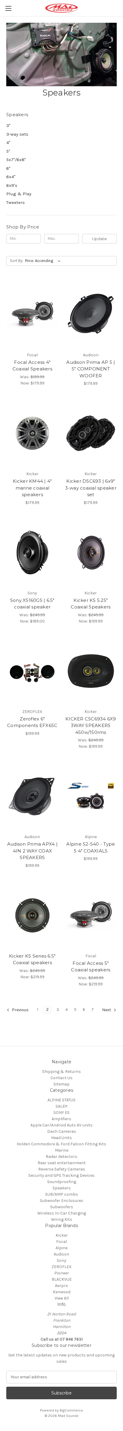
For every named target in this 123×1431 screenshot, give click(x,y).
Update (99, 238)
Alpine (61, 1247)
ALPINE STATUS (61, 1100)
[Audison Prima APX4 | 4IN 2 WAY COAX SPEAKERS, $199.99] (32, 796)
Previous (20, 1009)
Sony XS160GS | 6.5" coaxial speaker (32, 603)
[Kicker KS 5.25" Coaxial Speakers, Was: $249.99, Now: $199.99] (91, 552)
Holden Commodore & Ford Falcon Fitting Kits (61, 1144)
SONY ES (61, 1112)
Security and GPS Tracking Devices (61, 1175)
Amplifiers (61, 1118)
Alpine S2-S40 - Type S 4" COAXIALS (90, 847)
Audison (61, 1254)
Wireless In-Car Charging (61, 1213)
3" (8, 125)
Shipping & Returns (61, 1071)
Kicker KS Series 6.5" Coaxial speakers (32, 959)
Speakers (62, 1188)
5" (8, 151)
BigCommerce (71, 1410)
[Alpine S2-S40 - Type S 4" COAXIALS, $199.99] (91, 796)
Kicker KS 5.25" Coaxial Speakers (90, 603)
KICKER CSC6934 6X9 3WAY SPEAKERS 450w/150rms (90, 725)
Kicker (62, 1235)
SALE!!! (61, 1106)
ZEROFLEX (62, 1266)
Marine (61, 1150)
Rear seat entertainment (62, 1162)
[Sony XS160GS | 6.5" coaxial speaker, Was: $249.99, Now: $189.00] (32, 552)
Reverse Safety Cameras (61, 1169)
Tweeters (15, 202)
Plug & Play (18, 193)
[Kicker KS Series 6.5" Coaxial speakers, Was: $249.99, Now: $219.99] (32, 915)
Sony (61, 1260)
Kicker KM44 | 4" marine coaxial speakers (32, 487)
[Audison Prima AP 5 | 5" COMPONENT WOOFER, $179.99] (91, 314)
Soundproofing (61, 1181)
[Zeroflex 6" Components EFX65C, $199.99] (32, 671)
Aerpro (61, 1285)
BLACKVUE (62, 1279)
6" (8, 168)
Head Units (61, 1137)
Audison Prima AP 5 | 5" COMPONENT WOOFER (90, 368)
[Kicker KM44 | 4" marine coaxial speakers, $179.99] (32, 433)
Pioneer (61, 1273)
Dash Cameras (61, 1131)
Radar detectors (61, 1156)
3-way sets (17, 134)
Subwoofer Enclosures (61, 1200)
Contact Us (61, 1077)
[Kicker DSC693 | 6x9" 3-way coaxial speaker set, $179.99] (91, 433)
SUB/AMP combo (61, 1194)
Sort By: (16, 260)
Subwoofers (61, 1206)
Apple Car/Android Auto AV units (61, 1125)
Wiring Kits (61, 1219)
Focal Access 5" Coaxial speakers (90, 966)
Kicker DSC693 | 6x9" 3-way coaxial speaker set (90, 487)
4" (8, 142)
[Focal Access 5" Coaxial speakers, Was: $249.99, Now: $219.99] (91, 915)
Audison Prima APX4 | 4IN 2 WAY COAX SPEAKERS (32, 850)
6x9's (11, 185)
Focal (61, 1241)
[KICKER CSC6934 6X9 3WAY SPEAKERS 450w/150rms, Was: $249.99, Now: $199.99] (91, 671)
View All (62, 1298)
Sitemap (61, 1084)
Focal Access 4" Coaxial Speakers (32, 365)
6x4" (11, 176)
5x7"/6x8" (16, 159)
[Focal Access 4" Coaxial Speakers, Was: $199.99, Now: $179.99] (32, 314)
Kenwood (61, 1291)
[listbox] (44, 260)
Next (107, 1009)
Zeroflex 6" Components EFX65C (32, 722)
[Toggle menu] (8, 8)
